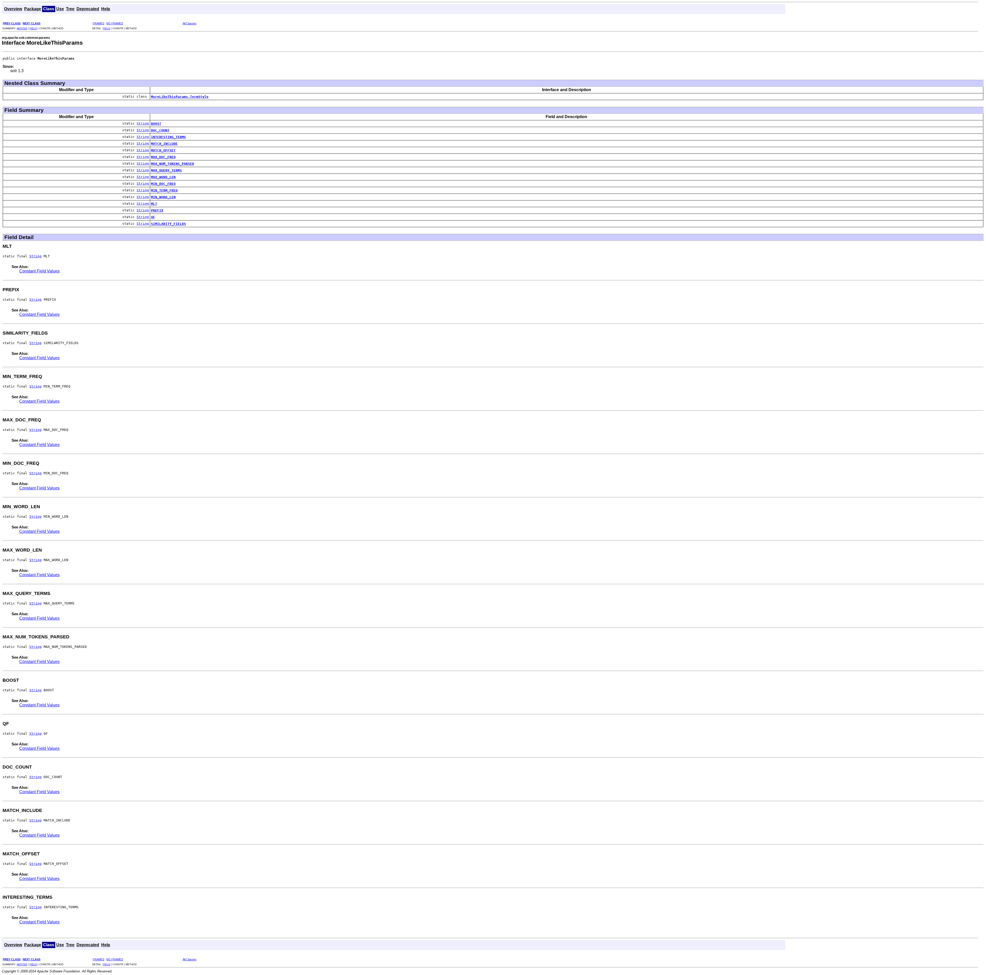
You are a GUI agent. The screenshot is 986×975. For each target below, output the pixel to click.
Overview (13, 9)
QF (153, 217)
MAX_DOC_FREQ (163, 157)
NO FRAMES (114, 23)
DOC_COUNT (160, 130)
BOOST (156, 124)
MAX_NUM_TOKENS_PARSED (172, 164)
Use (60, 9)
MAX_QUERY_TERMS (166, 170)
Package (32, 9)
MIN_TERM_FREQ (164, 190)
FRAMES (98, 23)
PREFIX (157, 210)
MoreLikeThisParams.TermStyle (179, 97)
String (143, 123)
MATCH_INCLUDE (164, 144)
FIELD (33, 28)
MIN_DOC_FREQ (163, 184)
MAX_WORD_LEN (163, 177)
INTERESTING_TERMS (168, 137)
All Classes (189, 23)
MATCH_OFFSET (163, 150)
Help (105, 9)
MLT (154, 204)
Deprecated (88, 9)
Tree (70, 9)
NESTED (22, 28)
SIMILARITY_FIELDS (168, 224)
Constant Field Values (39, 271)
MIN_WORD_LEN (163, 197)
